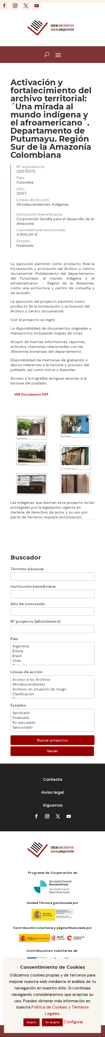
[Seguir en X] (26, 5)
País (14, 638)
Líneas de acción (26, 671)
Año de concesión (27, 603)
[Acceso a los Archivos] (52, 679)
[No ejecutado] (52, 722)
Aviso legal (52, 792)
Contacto (52, 779)
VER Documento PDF (31, 394)
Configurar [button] (73, 1022)
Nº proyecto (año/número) (35, 621)
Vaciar (52, 751)
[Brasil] (52, 656)
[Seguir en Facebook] (4, 5)
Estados (18, 705)
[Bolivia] (52, 651)
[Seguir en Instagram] (15, 5)
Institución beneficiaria (32, 586)
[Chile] (52, 660)
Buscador (25, 557)
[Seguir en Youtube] (36, 5)
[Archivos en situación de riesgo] (52, 689)
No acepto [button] (52, 1022)
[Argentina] (52, 646)
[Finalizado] (52, 717)
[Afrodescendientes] (52, 684)
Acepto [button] (31, 1022)
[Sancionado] (52, 727)
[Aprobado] (52, 713)
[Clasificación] (52, 694)
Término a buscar (27, 568)
